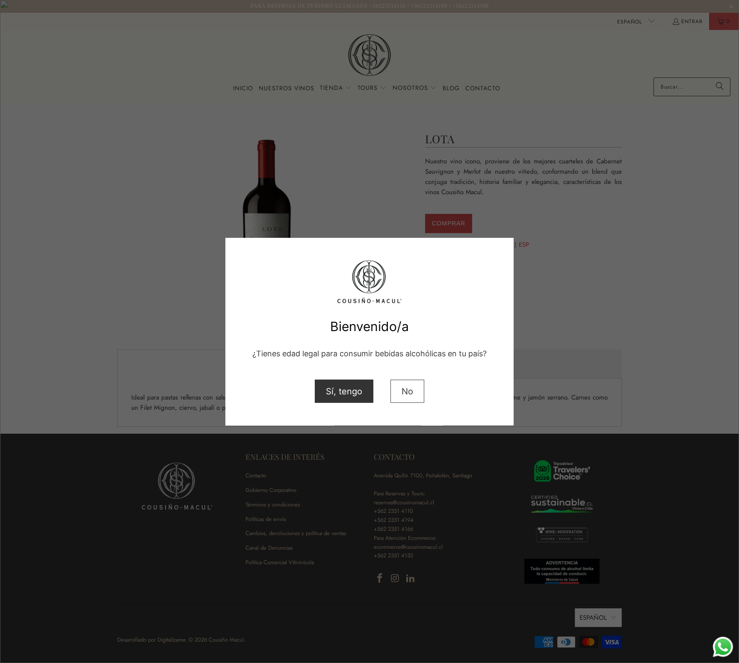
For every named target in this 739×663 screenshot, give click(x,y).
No (407, 391)
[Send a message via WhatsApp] (723, 647)
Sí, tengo (344, 391)
